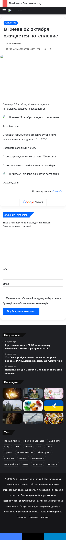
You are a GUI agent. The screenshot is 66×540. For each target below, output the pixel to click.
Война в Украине (12, 441)
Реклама (33, 517)
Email (6, 284)
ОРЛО (17, 447)
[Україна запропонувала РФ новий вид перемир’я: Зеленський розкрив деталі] (53, 405)
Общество (10, 22)
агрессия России (25, 452)
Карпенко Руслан (14, 44)
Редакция (21, 517)
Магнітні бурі (55, 441)
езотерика (9, 458)
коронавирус (38, 458)
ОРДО (7, 447)
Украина (8, 452)
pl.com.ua (14, 495)
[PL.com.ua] (15, 10)
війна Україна (44, 452)
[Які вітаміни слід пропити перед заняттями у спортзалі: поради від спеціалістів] (33, 405)
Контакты (44, 517)
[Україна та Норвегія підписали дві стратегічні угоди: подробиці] (12, 405)
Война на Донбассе (34, 441)
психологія (52, 464)
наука (25, 464)
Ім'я (5, 269)
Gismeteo (57, 191)
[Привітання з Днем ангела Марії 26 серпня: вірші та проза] (53, 393)
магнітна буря (11, 464)
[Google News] (33, 202)
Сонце (49, 447)
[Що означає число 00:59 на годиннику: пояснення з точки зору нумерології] (12, 393)
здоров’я (23, 458)
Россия (28, 447)
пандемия (37, 464)
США (39, 447)
